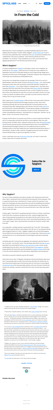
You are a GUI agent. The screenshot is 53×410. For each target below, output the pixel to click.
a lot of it (45, 106)
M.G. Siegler (14, 70)
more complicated (16, 326)
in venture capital (18, 100)
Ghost (22, 308)
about (19, 3)
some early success (40, 345)
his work (12, 355)
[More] (29, 3)
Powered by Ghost (26, 403)
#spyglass (27, 11)
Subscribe (47, 3)
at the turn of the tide (26, 136)
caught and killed (35, 311)
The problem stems (38, 326)
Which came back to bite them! (30, 348)
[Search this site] (36, 3)
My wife (7, 358)
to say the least (33, 306)
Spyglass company (38, 249)
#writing (29, 363)
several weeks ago (38, 52)
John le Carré (45, 243)
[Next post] (49, 370)
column (25, 3)
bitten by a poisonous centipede (39, 321)
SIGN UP (36, 169)
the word (47, 233)
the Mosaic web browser (27, 345)
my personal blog (27, 320)
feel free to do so (9, 265)
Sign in (40, 3)
